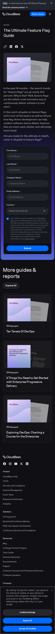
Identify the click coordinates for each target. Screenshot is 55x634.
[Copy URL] (5, 46)
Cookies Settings (27, 612)
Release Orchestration (13, 499)
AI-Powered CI (9, 517)
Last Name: (12, 164)
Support (6, 566)
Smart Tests (8, 495)
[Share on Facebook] (16, 46)
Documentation (10, 561)
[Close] (52, 590)
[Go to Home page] (11, 14)
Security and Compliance (14, 485)
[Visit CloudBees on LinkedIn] (27, 463)
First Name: (12, 150)
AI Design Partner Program (15, 548)
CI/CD (5, 481)
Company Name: (14, 177)
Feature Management (12, 490)
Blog (5, 543)
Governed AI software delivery (16, 521)
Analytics (7, 504)
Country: (11, 205)
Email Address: (13, 191)
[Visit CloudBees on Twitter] (21, 463)
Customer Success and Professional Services (23, 571)
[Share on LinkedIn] (11, 46)
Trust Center (8, 552)
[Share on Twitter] (22, 46)
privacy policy (30, 239)
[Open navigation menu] (50, 14)
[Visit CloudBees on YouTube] (15, 463)
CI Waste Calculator (12, 575)
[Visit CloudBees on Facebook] (4, 463)
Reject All (27, 620)
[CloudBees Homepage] (12, 457)
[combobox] (26, 211)
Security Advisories (11, 557)
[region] (27, 610)
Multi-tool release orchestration (17, 526)
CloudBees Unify (10, 476)
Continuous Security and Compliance (19, 530)
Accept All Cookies (27, 628)
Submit (27, 248)
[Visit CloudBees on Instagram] (10, 463)
